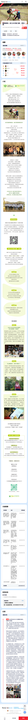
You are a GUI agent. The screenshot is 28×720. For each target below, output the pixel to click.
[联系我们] (25, 712)
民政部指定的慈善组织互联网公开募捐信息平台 (20, 708)
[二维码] (25, 705)
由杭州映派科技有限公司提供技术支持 (14, 713)
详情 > (23, 600)
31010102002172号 (17, 710)
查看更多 (22, 45)
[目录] (25, 708)
